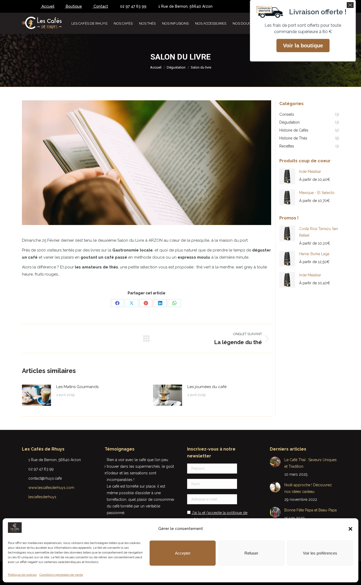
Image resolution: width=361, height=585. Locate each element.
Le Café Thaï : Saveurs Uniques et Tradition (310, 463)
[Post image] (36, 395)
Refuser (251, 553)
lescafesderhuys (42, 497)
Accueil (47, 6)
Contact (100, 6)
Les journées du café (206, 386)
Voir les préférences (320, 553)
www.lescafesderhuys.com (51, 487)
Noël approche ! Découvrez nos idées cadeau (308, 488)
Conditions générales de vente (61, 575)
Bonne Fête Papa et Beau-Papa (310, 510)
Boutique (73, 6)
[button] (350, 529)
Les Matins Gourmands (77, 386)
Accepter (183, 553)
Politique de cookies (22, 575)
